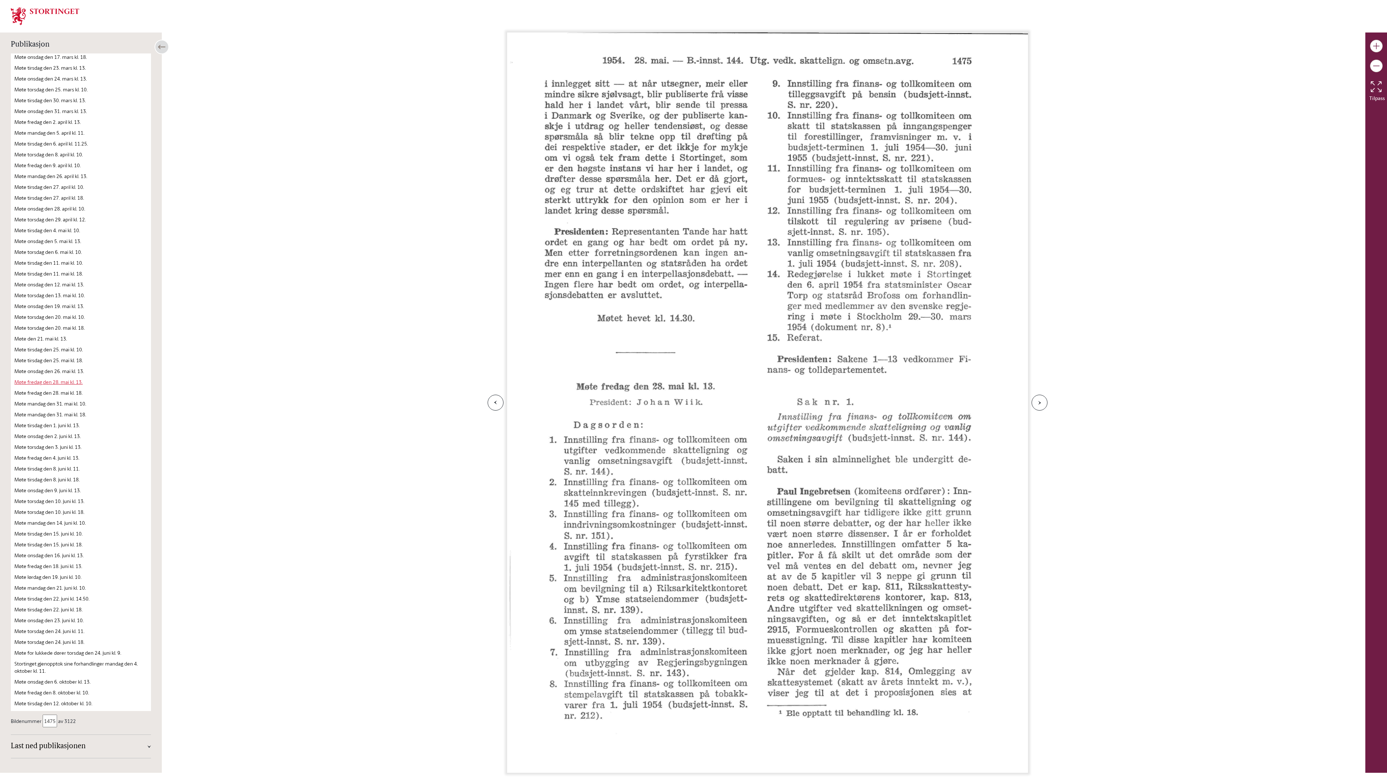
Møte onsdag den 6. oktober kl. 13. (52, 681)
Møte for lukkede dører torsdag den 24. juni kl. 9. (67, 652)
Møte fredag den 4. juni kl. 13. (46, 457)
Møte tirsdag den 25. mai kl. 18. (48, 360)
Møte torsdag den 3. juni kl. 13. (48, 446)
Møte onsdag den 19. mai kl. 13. (49, 306)
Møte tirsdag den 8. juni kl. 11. (47, 468)
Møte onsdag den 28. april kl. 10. (49, 208)
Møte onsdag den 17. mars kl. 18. (50, 56)
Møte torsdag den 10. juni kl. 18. (49, 511)
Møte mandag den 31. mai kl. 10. (50, 403)
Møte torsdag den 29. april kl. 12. (50, 219)
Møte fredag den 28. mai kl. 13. (48, 381)
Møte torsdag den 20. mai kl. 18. (49, 327)
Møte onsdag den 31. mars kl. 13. (50, 111)
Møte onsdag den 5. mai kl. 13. (47, 241)
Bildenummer (26, 721)
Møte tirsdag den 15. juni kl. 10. (48, 533)
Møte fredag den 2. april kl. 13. (47, 121)
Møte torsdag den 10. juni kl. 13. (49, 501)
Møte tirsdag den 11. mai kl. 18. (48, 273)
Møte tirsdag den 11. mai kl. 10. (48, 262)
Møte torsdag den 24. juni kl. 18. (49, 641)
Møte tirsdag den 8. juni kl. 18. (47, 479)
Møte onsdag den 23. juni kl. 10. (49, 620)
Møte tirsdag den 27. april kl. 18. (49, 197)
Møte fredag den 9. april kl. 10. (47, 165)
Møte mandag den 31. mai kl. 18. (50, 414)
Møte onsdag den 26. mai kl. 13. (49, 371)
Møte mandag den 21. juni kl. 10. (50, 587)
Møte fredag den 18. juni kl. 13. (48, 566)
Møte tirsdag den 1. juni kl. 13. (47, 425)
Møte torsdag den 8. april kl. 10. (48, 154)
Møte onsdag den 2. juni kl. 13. (47, 436)
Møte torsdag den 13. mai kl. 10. (49, 295)
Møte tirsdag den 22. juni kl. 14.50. (52, 598)
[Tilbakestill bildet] (1376, 86)
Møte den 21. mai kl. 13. (40, 338)
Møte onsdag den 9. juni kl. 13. (47, 490)
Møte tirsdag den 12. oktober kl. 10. (53, 703)
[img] (45, 16)
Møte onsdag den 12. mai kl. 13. (49, 284)
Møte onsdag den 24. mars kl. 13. (50, 78)
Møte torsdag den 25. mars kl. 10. (51, 89)
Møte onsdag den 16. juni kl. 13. (49, 555)
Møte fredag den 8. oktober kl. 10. (51, 692)
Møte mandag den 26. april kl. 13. (50, 176)
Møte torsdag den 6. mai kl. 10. (48, 251)
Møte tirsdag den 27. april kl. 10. (49, 186)
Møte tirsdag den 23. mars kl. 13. (50, 67)
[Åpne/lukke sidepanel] (162, 47)
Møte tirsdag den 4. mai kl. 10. (47, 230)
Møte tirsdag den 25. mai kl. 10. (48, 349)
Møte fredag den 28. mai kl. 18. (48, 392)
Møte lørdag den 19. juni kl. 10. (48, 576)
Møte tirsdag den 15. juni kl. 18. (48, 544)
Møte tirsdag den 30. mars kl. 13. (50, 100)
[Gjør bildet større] (1376, 46)
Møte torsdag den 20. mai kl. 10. (49, 316)
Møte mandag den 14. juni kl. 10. (50, 522)
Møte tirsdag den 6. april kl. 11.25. (51, 143)
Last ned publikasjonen (48, 746)
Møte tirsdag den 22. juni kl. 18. (48, 609)
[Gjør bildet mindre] (1376, 66)
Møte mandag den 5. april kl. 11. (49, 132)
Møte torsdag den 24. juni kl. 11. (49, 631)
